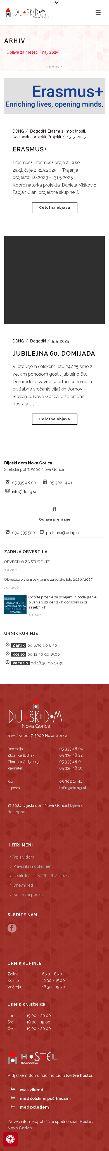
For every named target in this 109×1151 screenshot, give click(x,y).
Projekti (54, 137)
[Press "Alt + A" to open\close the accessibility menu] (10, 1139)
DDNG (18, 131)
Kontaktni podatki (28, 894)
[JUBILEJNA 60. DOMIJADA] (54, 279)
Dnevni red (23, 885)
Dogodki (38, 131)
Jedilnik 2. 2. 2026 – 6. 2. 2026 (41, 875)
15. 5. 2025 (76, 137)
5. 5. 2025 (60, 341)
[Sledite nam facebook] (12, 928)
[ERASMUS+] (54, 96)
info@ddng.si (24, 491)
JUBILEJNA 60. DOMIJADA (54, 353)
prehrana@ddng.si (62, 532)
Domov (53, 67)
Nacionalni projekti (29, 137)
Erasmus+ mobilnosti (66, 131)
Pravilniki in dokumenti (33, 866)
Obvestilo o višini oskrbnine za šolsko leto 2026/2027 (48, 579)
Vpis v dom (23, 857)
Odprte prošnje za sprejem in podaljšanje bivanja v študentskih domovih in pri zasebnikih (62, 602)
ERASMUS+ (30, 149)
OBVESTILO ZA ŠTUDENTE (27, 562)
